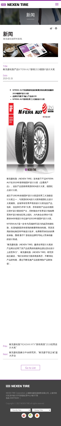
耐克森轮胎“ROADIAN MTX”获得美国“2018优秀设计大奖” (33, 346)
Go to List (30, 367)
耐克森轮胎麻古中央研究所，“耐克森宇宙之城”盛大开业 (33, 354)
